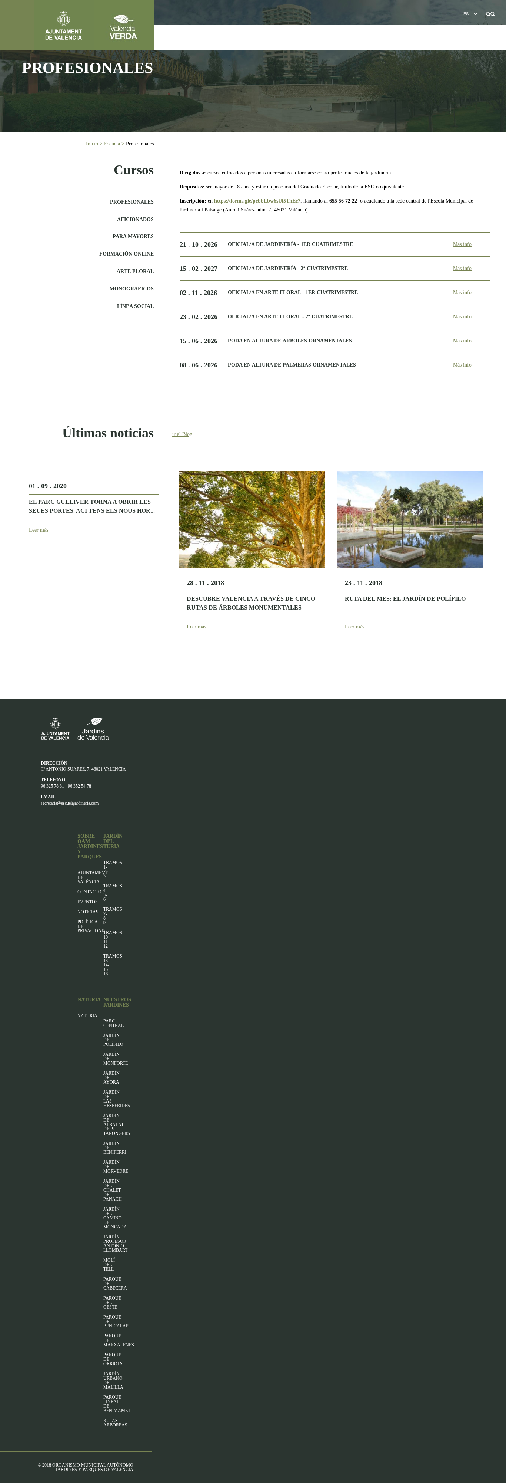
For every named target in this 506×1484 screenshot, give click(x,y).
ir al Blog (182, 434)
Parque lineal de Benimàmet (116, 1404)
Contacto (89, 891)
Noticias (88, 912)
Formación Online (126, 254)
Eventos (87, 901)
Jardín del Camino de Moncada (115, 1217)
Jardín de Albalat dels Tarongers (116, 1124)
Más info (462, 244)
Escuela (112, 144)
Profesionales (132, 202)
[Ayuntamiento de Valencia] (47, 25)
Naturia (87, 1015)
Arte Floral (135, 271)
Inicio (92, 144)
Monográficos (132, 289)
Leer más (38, 530)
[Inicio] (124, 25)
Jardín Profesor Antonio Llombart (115, 1243)
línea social (135, 306)
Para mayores (133, 236)
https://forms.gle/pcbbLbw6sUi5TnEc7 (257, 201)
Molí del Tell (109, 1265)
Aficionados (135, 219)
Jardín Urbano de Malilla (113, 1380)
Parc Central (113, 1023)
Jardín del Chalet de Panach (112, 1190)
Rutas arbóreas (115, 1423)
